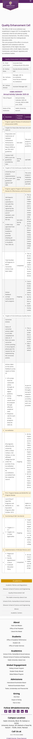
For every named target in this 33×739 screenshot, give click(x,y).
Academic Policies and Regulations (16, 585)
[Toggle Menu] (30, 1)
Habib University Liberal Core (16, 660)
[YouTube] (18, 711)
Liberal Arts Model (16, 631)
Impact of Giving (16, 700)
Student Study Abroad (16, 671)
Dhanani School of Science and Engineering (16, 589)
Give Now (16, 697)
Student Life (16, 643)
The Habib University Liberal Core (16, 597)
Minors (16, 609)
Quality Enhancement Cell (16, 593)
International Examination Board (16, 682)
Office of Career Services (16, 646)
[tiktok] (27, 711)
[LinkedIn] (23, 711)
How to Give (16, 702)
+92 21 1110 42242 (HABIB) (16, 734)
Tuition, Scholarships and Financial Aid (16, 688)
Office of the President (16, 628)
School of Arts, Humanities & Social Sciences (16, 601)
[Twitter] (10, 711)
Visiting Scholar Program (16, 668)
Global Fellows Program (16, 674)
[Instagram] (14, 711)
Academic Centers (16, 613)
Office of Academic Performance (16, 640)
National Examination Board (16, 685)
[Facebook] (6, 711)
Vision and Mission (16, 625)
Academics (17, 581)
